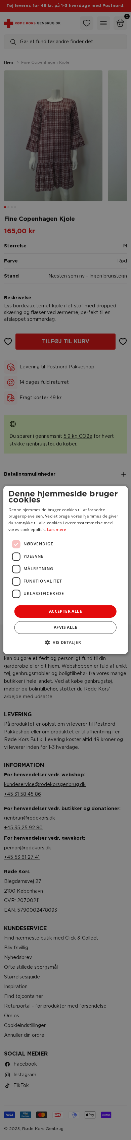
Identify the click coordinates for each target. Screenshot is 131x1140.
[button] (65, 642)
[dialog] (65, 570)
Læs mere (56, 529)
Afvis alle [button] (65, 627)
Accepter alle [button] (65, 611)
